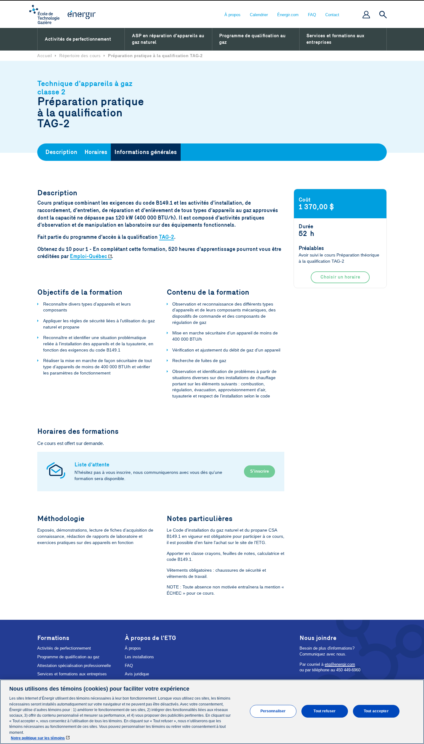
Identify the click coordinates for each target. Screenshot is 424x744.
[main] (212, 711)
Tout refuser (324, 711)
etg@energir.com (340, 664)
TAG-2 (166, 237)
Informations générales (145, 152)
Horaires (95, 152)
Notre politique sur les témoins (38, 738)
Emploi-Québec (88, 256)
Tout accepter (376, 711)
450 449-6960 (348, 670)
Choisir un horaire (340, 277)
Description (61, 152)
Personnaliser (273, 711)
